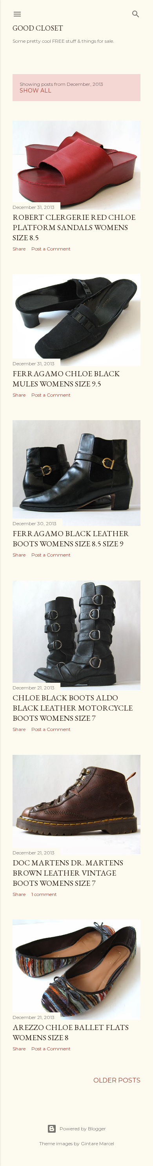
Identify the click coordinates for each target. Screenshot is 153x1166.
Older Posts (116, 1080)
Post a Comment (51, 249)
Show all (35, 90)
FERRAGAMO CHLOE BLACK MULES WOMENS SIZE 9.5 (66, 378)
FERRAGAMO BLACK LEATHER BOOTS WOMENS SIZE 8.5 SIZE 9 (71, 538)
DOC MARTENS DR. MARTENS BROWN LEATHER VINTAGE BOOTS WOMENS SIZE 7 (68, 873)
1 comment (44, 894)
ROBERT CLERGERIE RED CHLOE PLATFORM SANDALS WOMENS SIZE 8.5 (74, 227)
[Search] (135, 12)
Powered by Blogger (83, 1129)
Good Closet (38, 28)
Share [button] (19, 249)
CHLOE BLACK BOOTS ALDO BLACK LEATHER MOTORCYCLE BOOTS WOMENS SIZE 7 (73, 708)
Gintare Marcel (97, 1143)
